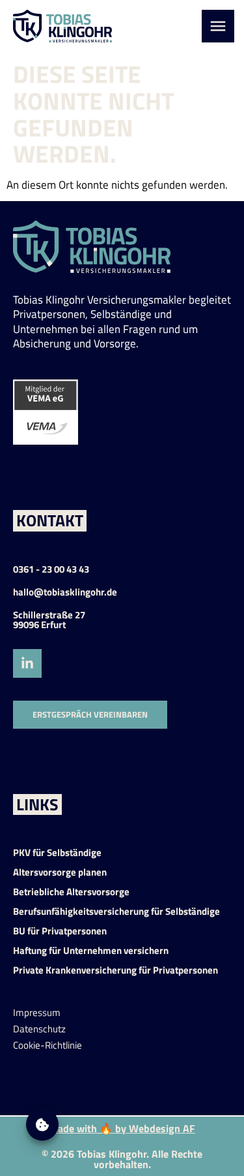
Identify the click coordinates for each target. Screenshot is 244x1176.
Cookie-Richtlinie (47, 1045)
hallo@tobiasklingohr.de (65, 591)
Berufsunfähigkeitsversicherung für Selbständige (116, 911)
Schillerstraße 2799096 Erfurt (49, 619)
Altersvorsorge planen (60, 872)
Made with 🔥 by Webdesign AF (122, 1128)
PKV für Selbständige (57, 852)
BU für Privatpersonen (60, 930)
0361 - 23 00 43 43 (51, 569)
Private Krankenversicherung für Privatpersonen (115, 969)
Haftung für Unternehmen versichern (91, 950)
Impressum (37, 1012)
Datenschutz (39, 1028)
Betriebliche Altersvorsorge (71, 891)
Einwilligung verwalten (42, 1124)
